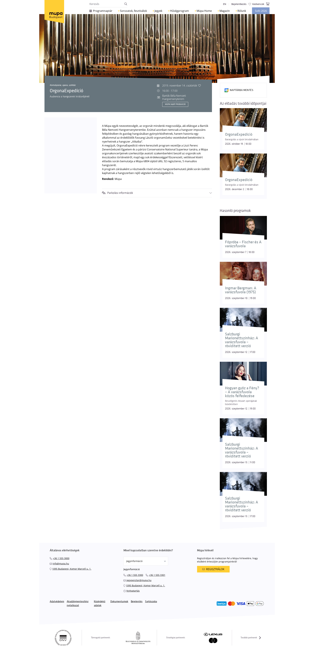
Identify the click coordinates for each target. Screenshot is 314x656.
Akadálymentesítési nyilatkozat (77, 603)
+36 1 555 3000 (61, 558)
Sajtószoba (151, 601)
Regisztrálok (215, 569)
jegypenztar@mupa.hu (138, 580)
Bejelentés (136, 601)
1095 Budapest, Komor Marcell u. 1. (71, 568)
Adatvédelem (57, 601)
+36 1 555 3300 (135, 575)
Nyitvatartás (133, 590)
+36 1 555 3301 (157, 575)
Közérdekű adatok (99, 603)
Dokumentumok (119, 601)
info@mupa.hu (61, 563)
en (224, 4)
